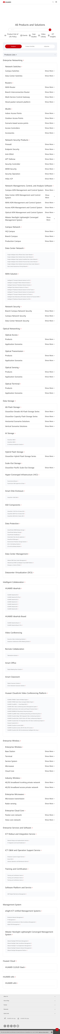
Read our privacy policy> (44, 1032)
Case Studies (34, 35)
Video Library (43, 35)
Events (25, 35)
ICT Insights (53, 35)
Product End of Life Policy (12, 35)
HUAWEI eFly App (24, 1018)
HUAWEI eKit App (11, 1018)
